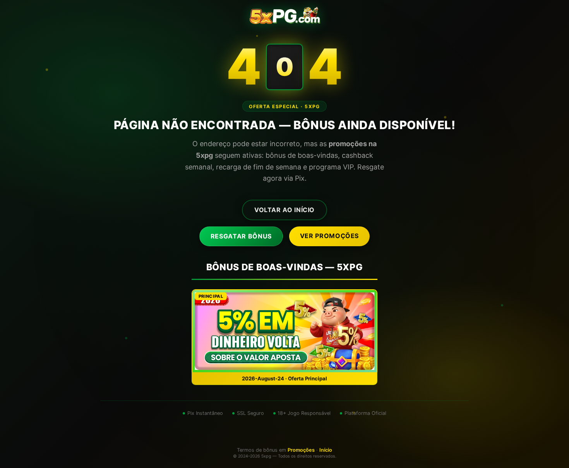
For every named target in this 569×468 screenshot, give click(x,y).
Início (325, 450)
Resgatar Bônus (241, 236)
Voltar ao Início (284, 210)
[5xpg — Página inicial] (285, 15)
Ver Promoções (329, 236)
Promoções (301, 450)
